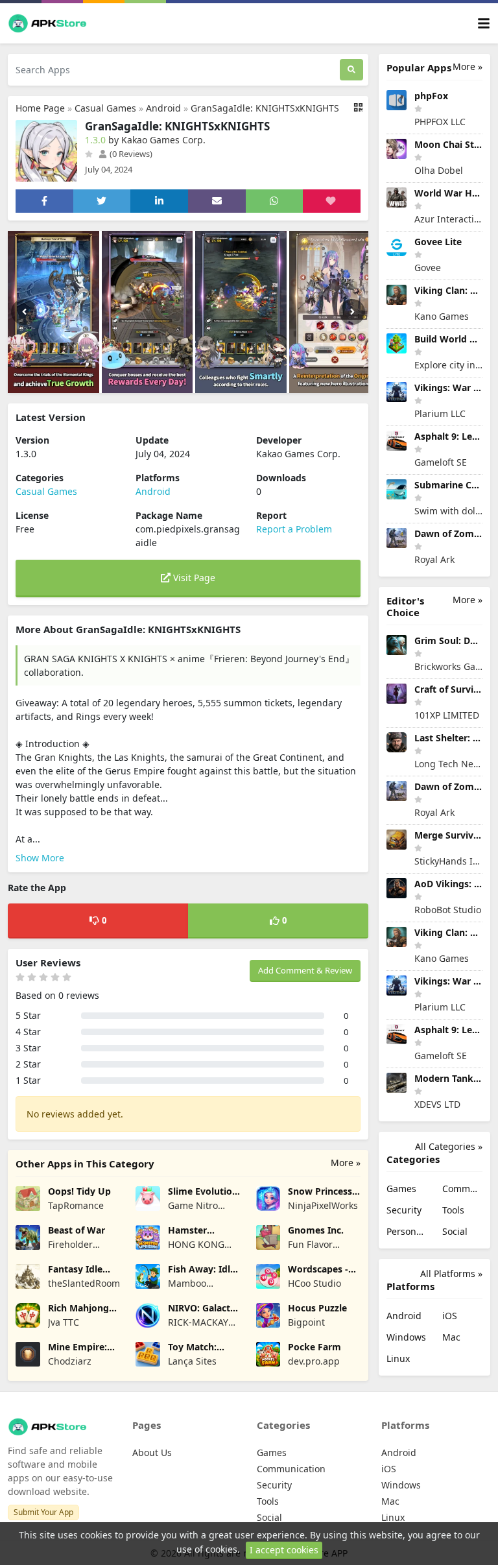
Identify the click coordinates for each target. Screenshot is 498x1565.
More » (346, 1162)
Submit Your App (43, 1512)
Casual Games (105, 108)
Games (401, 1188)
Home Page (40, 108)
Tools (453, 1210)
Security (403, 1210)
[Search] (351, 69)
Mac (451, 1337)
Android (163, 108)
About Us (152, 1452)
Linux (398, 1358)
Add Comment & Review (305, 970)
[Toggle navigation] (483, 23)
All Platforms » (451, 1273)
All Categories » (448, 1146)
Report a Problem (294, 529)
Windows (406, 1337)
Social (455, 1231)
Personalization (406, 1231)
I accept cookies (284, 1550)
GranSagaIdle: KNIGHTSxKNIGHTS (265, 108)
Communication (462, 1188)
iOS (449, 1315)
